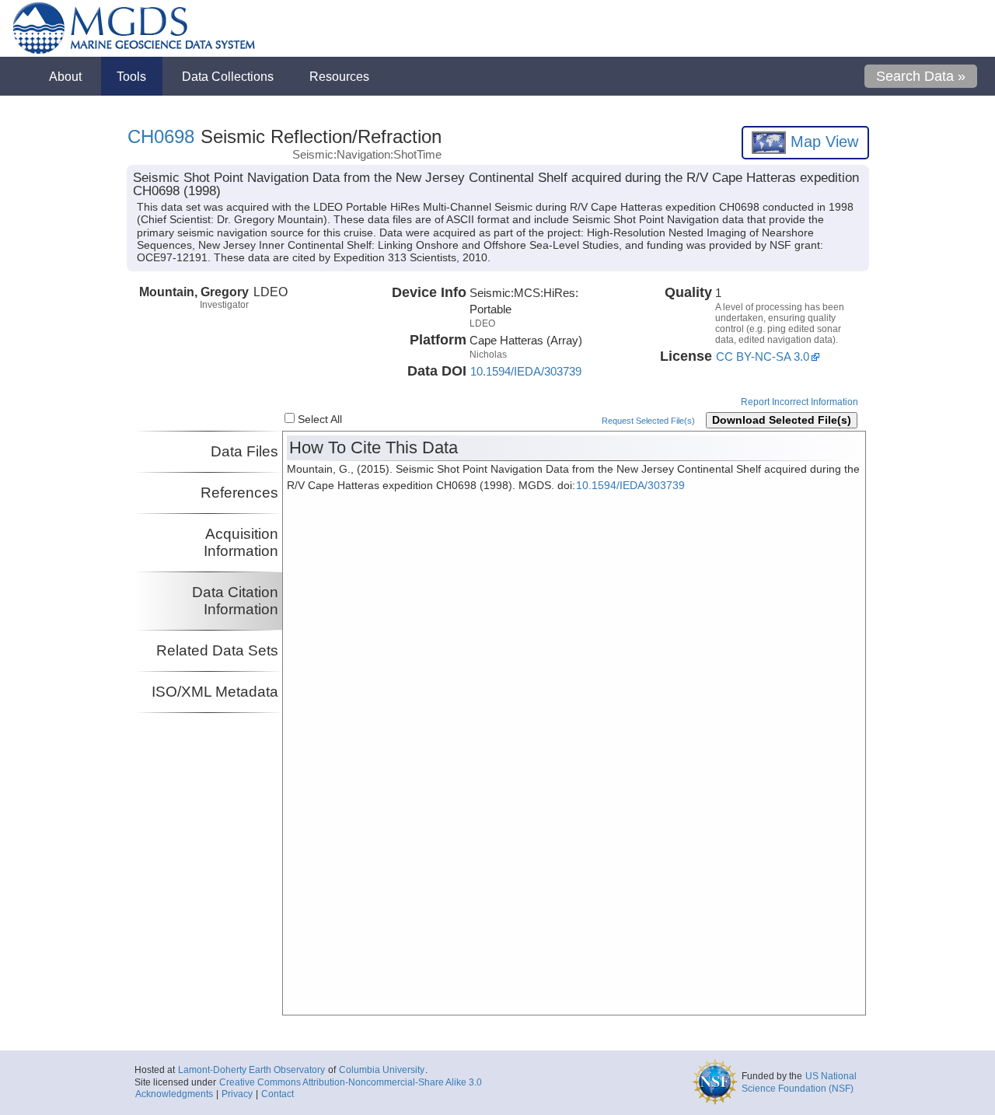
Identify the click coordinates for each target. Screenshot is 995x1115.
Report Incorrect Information (799, 402)
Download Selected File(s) (781, 420)
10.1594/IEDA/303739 (525, 371)
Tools (131, 76)
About (65, 76)
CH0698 (160, 136)
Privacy (237, 1094)
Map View (822, 141)
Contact (277, 1094)
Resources (339, 76)
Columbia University (381, 1069)
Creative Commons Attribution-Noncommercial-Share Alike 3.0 (350, 1082)
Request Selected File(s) (648, 420)
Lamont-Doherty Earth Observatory (251, 1069)
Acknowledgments (174, 1094)
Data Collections (228, 76)
